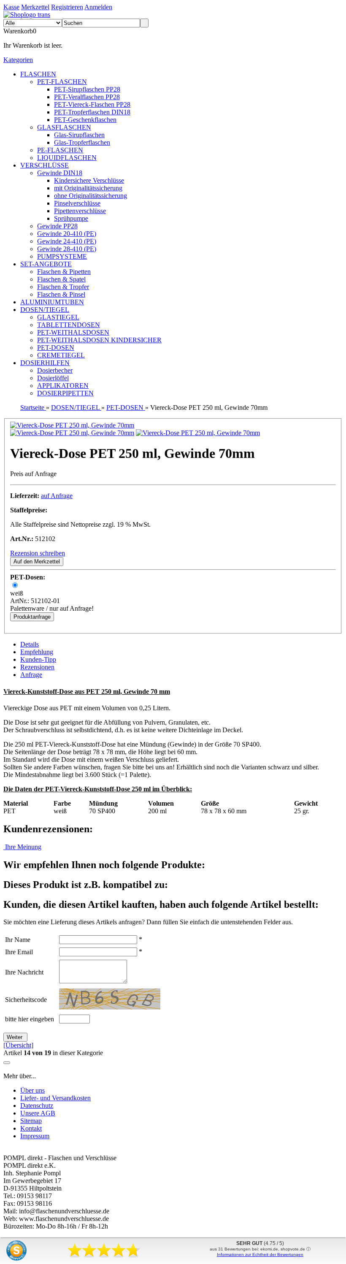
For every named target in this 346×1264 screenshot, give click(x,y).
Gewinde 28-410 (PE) (66, 248)
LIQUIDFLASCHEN (67, 157)
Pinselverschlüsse (77, 203)
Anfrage (31, 674)
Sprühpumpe (71, 218)
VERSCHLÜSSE (44, 165)
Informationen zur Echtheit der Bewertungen (260, 1254)
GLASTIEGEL (58, 317)
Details (29, 644)
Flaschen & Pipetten (64, 271)
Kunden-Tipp (38, 659)
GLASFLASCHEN (64, 127)
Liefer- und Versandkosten (55, 1098)
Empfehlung (36, 651)
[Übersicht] (18, 1045)
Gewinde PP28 (57, 226)
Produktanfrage (32, 617)
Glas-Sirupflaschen (79, 134)
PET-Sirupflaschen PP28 (87, 89)
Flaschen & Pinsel (61, 294)
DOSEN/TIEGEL (44, 309)
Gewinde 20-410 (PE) (66, 233)
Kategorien (18, 59)
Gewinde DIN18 (59, 172)
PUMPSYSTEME (62, 256)
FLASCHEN (38, 74)
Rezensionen (37, 667)
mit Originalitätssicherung (88, 188)
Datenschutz (36, 1105)
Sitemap (31, 1120)
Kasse (11, 7)
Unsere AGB (37, 1113)
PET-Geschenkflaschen (85, 119)
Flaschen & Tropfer (63, 286)
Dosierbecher (55, 370)
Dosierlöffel (53, 378)
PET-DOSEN (55, 347)
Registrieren (67, 7)
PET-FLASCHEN (62, 81)
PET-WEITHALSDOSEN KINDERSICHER (99, 340)
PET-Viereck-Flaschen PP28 (92, 104)
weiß (16, 593)
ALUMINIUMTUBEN (52, 302)
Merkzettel (35, 7)
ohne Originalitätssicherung (90, 195)
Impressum (34, 1135)
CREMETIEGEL (61, 355)
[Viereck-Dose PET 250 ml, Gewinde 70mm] (72, 425)
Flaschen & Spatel (61, 279)
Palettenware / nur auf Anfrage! (52, 608)
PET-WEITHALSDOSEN (73, 332)
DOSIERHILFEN (45, 362)
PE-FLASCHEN (60, 150)
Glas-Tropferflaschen (82, 142)
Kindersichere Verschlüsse (89, 180)
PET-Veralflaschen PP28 (87, 96)
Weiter (15, 1037)
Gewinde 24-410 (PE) (66, 241)
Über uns (32, 1090)
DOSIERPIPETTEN (65, 393)
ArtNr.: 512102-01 (35, 600)
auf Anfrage (57, 495)
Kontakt (31, 1128)
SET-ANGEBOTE (46, 264)
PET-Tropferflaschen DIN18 (92, 112)
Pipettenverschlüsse (80, 210)
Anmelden (98, 7)
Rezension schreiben (37, 553)
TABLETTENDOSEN (68, 324)
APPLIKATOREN (63, 385)
